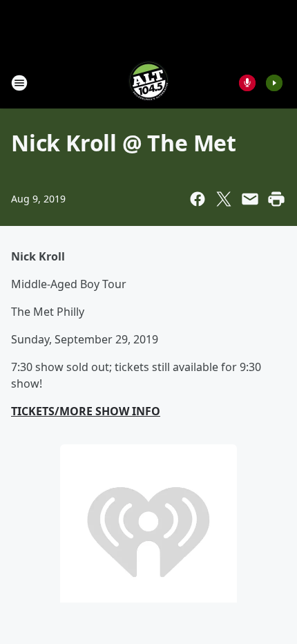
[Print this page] (276, 199)
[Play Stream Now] (274, 83)
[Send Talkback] (247, 83)
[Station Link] (148, 82)
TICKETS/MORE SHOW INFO (85, 411)
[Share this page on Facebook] (197, 199)
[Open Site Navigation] (19, 83)
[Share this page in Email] (250, 199)
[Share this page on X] (223, 199)
